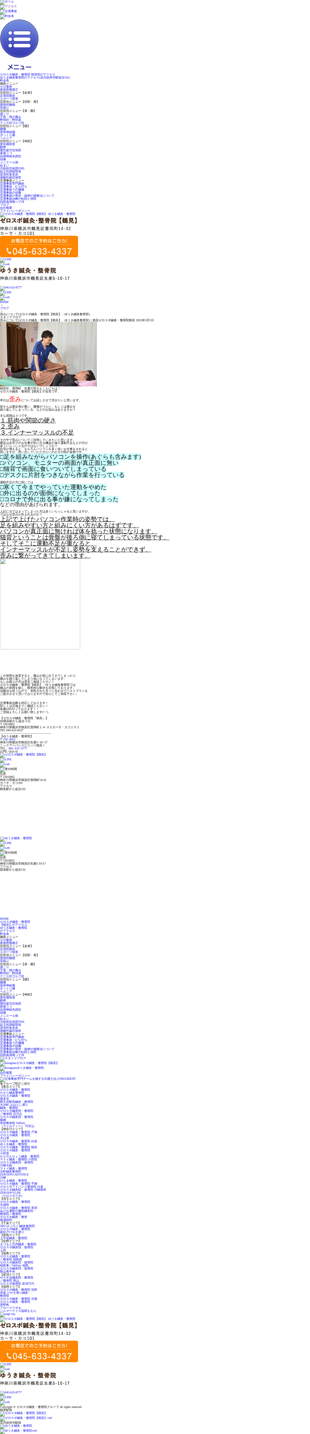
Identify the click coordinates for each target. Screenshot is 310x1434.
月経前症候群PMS (12, 168)
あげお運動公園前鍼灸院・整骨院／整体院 (18, 1212)
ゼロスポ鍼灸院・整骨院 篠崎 (16, 1118)
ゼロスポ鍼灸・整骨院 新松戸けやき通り (15, 1230)
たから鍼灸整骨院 (12, 1092)
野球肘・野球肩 (10, 120)
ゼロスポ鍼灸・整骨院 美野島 (15, 1303)
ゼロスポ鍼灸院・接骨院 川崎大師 (16, 1164)
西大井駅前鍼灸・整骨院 (16, 1101)
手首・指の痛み (10, 116)
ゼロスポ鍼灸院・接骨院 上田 (16, 1249)
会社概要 (6, 207)
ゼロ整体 (6, 86)
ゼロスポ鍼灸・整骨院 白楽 (18, 1141)
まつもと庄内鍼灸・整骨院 (18, 1244)
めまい (4, 165)
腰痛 (3, 129)
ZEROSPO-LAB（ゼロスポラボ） (12, 1194)
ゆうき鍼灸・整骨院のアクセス (13, 929)
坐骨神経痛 (7, 132)
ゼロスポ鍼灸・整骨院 (15, 1089)
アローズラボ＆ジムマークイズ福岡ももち (18, 1309)
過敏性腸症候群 (10, 177)
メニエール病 (9, 162)
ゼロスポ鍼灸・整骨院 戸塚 (18, 1132)
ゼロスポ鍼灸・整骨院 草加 (18, 1207)
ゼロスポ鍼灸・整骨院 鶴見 (18, 1147)
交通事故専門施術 (12, 183)
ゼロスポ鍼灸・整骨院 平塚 (18, 1183)
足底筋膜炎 (7, 95)
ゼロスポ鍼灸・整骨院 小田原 (15, 1152)
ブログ (4, 204)
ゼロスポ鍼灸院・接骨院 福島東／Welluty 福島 (16, 1264)
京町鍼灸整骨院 (10, 1171)
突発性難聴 (7, 104)
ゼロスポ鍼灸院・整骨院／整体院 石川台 (16, 1112)
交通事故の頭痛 (10, 192)
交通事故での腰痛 (12, 189)
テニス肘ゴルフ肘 (12, 123)
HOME (4, 302)
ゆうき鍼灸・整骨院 (13, 1144)
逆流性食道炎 (9, 174)
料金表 (4, 80)
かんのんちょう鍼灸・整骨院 (19, 1156)
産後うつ (6, 153)
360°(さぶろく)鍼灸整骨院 (17, 1226)
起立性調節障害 (10, 171)
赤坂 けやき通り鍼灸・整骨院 (15, 1294)
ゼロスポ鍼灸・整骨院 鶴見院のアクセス (27, 74)
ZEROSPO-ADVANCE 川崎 (14, 1176)
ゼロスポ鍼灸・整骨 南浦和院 (13, 1218)
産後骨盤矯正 (9, 89)
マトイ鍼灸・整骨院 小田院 (18, 1159)
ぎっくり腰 (7, 135)
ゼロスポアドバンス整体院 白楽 (21, 1186)
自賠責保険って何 (12, 201)
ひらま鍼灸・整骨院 (13, 1180)
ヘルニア (6, 138)
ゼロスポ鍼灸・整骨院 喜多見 (15, 1097)
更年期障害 (7, 144)
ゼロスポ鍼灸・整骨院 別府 (18, 1289)
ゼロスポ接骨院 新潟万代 (17, 1283)
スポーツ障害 (9, 98)
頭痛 (3, 159)
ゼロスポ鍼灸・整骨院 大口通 (15, 1136)
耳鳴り (4, 107)
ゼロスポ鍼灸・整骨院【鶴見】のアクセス (15, 923)
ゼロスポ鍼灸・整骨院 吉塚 (18, 1298)
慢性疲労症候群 (10, 150)
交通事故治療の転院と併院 (18, 198)
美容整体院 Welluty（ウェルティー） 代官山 (17, 1124)
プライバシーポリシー (15, 210)
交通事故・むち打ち (13, 186)
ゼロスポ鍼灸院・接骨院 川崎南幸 (23, 1189)
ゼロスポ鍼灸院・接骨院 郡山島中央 (16, 1270)
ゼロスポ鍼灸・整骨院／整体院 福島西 (15, 1258)
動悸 (3, 147)
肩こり (4, 113)
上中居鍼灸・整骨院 (13, 1238)
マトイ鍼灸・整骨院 (13, 1168)
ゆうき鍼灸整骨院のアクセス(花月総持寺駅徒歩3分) (35, 77)
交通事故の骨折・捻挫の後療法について (27, 195)
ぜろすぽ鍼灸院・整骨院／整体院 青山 (16, 1279)
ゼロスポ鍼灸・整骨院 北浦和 (15, 1203)
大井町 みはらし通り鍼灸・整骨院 (14, 1106)
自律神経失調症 (10, 156)
